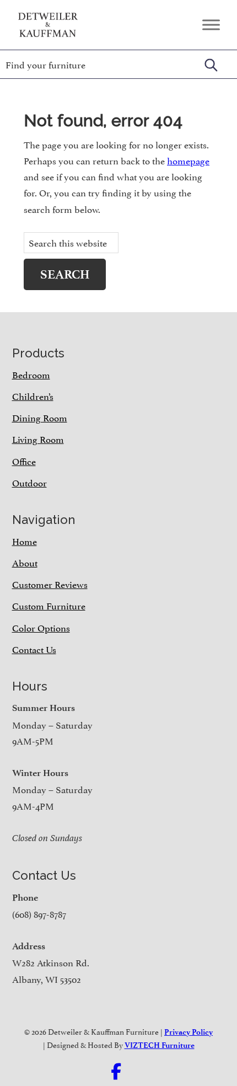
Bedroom (31, 374)
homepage (188, 160)
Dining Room (39, 417)
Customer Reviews (50, 583)
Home (24, 540)
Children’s (32, 395)
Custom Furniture (48, 605)
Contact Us (34, 648)
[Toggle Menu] (211, 24)
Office (24, 460)
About (24, 562)
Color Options (41, 627)
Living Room (38, 438)
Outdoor (29, 482)
